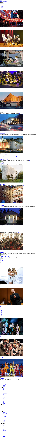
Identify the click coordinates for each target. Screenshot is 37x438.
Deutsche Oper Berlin (2, 133)
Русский (3, 435)
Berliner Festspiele (2, 184)
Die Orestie (1, 260)
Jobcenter (3, 422)
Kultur (3, 424)
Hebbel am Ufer (2, 163)
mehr (19, 113)
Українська (4, 436)
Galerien (3, 394)
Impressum (4, 412)
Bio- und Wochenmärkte (5, 407)
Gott (0, 306)
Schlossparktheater (2, 226)
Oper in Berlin (2, 357)
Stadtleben (3, 425)
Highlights (3, 401)
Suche (3, 390)
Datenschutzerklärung (5, 413)
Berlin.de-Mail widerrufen (5, 430)
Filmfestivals (4, 398)
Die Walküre (1, 285)
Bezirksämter (4, 421)
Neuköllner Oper (2, 205)
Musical (3, 388)
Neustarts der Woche (4, 397)
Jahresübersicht (4, 385)
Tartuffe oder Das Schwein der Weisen (4, 256)
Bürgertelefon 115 (4, 416)
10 (1, 314)
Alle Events (4, 386)
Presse (3, 417)
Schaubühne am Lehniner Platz (4, 159)
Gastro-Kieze (4, 405)
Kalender (3, 426)
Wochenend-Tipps (4, 384)
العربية (3, 433)
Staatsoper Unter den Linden (3, 154)
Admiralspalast (2, 252)
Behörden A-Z (4, 420)
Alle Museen (4, 403)
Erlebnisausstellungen (5, 393)
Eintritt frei (4, 402)
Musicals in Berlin (2, 378)
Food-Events (4, 406)
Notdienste (4, 429)
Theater (1, 336)
